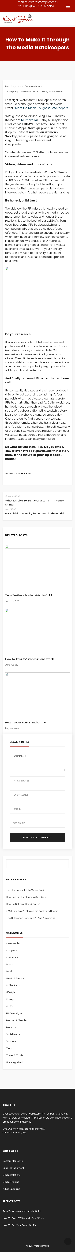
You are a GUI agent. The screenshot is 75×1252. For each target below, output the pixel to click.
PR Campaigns (14, 1013)
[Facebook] (6, 478)
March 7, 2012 (13, 86)
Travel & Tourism (15, 1055)
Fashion (10, 964)
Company (12, 91)
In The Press (40, 91)
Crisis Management (13, 1168)
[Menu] (67, 6)
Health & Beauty (15, 978)
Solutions (11, 1041)
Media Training (11, 1182)
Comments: (32, 86)
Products (11, 1027)
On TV (9, 1006)
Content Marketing (13, 1161)
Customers (25, 91)
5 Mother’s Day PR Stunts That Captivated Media (32, 911)
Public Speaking (11, 1189)
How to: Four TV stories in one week (29, 659)
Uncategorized (14, 1062)
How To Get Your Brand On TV (25, 722)
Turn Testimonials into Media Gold (28, 595)
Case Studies (13, 943)
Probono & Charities (16, 1020)
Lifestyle (10, 992)
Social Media (55, 91)
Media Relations (11, 1175)
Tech (9, 1048)
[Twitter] (12, 478)
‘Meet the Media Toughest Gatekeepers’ (41, 108)
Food (9, 971)
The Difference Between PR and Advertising (30, 918)
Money (10, 999)
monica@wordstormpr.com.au (38, 2)
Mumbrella (29, 120)
